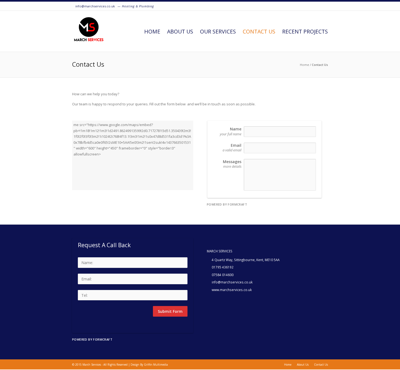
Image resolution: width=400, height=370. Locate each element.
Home (152, 31)
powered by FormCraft (227, 204)
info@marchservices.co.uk (95, 6)
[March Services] (88, 31)
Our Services (218, 31)
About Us (180, 31)
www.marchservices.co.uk (232, 290)
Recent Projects (305, 31)
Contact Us (259, 31)
